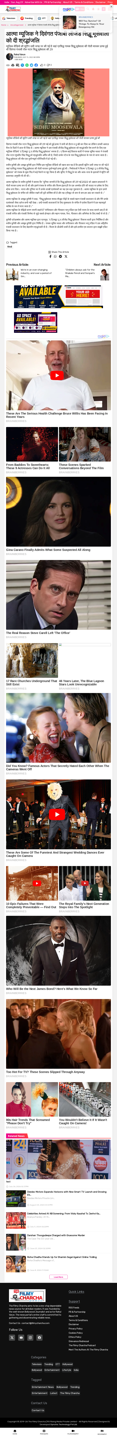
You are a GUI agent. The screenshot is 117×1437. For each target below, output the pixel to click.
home (4, 25)
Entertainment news (43, 1387)
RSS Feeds (74, 1307)
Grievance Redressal (79, 1341)
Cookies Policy (76, 1333)
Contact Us (38, 1410)
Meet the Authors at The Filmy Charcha (88, 1349)
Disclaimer (101, 2)
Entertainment (52, 1370)
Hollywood (67, 1364)
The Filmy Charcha (70, 1393)
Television (37, 1364)
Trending (48, 1364)
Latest (53, 1393)
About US (67, 2)
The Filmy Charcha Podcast (82, 1345)
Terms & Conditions (84, 2)
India (76, 1370)
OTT (58, 1364)
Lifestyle (66, 1370)
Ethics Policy (75, 1337)
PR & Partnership (52, 2)
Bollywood (37, 1370)
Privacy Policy (76, 1328)
